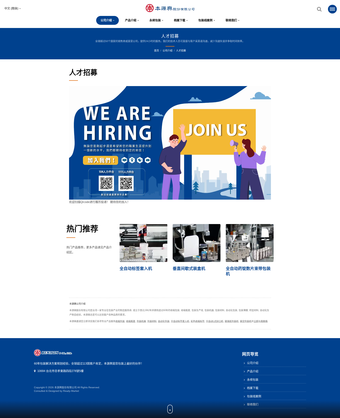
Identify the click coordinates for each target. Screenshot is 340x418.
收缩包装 (120, 321)
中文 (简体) (11, 8)
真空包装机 (245, 321)
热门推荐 (82, 228)
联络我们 (232, 20)
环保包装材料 (240, 268)
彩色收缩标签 (198, 321)
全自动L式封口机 (214, 321)
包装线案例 (205, 20)
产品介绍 (131, 20)
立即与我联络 (261, 321)
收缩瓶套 (130, 321)
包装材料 (152, 321)
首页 (156, 50)
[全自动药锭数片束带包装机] (199, 243)
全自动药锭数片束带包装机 (197, 271)
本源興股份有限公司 (65, 387)
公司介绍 (107, 20)
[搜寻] (319, 9)
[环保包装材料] (252, 243)
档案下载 (180, 20)
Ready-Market (71, 390)
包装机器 (141, 321)
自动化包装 (163, 321)
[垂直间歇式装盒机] (145, 243)
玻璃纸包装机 (232, 321)
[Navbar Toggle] (332, 9)
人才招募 (181, 50)
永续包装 (155, 20)
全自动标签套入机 (180, 321)
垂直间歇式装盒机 (138, 268)
